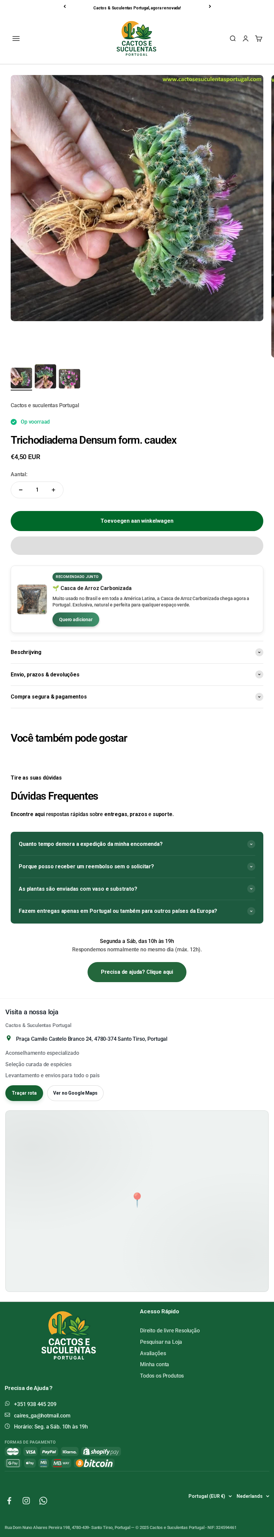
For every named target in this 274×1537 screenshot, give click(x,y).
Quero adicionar (76, 619)
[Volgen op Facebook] (9, 1500)
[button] (137, 545)
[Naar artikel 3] (69, 379)
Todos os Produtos (162, 1376)
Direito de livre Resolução (170, 1330)
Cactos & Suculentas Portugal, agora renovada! (137, 8)
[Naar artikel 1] (21, 379)
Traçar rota (24, 1093)
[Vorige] (65, 6)
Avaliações (153, 1353)
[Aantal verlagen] (20, 490)
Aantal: (19, 474)
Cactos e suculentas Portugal (45, 405)
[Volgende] (210, 6)
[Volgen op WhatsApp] (43, 1500)
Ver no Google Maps (75, 1093)
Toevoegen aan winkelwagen (137, 521)
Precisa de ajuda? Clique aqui (137, 972)
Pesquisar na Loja (161, 1342)
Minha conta (154, 1364)
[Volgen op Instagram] (26, 1500)
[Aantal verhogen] (53, 490)
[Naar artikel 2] (45, 377)
